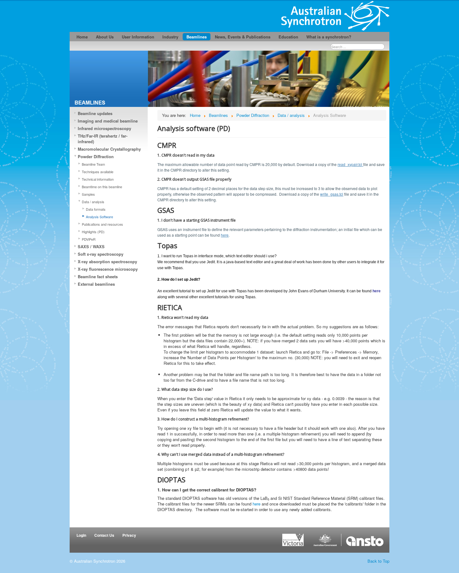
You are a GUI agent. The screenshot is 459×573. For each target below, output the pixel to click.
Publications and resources (102, 224)
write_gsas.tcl (331, 194)
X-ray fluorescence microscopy (108, 269)
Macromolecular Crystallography (109, 149)
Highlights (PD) (93, 231)
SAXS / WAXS (91, 246)
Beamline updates (95, 113)
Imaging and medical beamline (108, 121)
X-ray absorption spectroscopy (107, 261)
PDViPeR (89, 239)
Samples (88, 194)
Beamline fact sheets (98, 276)
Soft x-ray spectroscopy (100, 254)
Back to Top (378, 561)
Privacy (129, 535)
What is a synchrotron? (328, 37)
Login (81, 535)
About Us (105, 37)
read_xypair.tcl (350, 164)
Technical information (98, 179)
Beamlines (196, 37)
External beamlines (96, 284)
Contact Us (104, 535)
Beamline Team (93, 164)
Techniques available (97, 171)
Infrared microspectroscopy (104, 128)
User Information (138, 37)
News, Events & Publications (242, 37)
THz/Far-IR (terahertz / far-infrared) (102, 138)
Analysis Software (99, 216)
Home (82, 37)
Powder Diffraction (96, 156)
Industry (170, 37)
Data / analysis (93, 201)
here (225, 235)
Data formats (96, 209)
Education (288, 37)
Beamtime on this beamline (102, 186)
